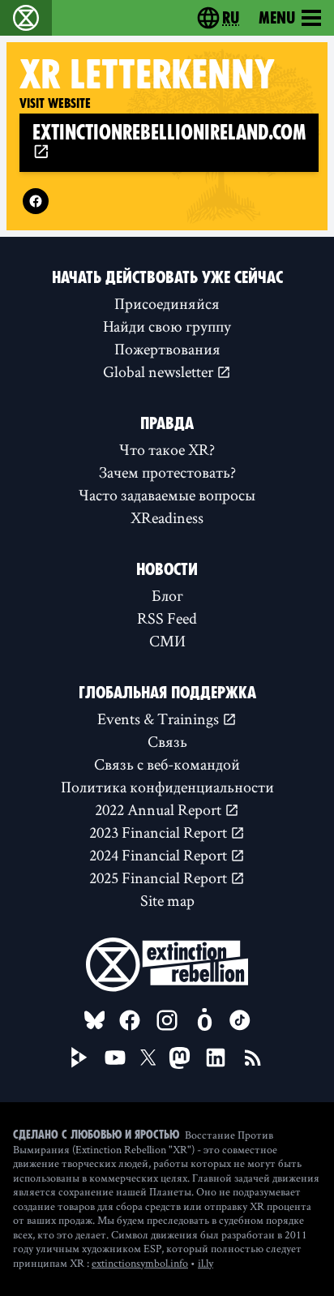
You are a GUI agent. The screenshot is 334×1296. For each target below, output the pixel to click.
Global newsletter (159, 371)
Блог (167, 595)
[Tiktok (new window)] (240, 1020)
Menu (277, 18)
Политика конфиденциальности (167, 786)
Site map (167, 900)
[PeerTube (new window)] (79, 1058)
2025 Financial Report (159, 877)
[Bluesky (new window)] (95, 1020)
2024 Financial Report (159, 854)
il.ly (205, 1262)
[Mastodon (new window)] (179, 1058)
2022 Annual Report (160, 809)
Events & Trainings (159, 718)
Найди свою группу (167, 326)
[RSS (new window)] (253, 1057)
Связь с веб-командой (167, 764)
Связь (167, 741)
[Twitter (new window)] (148, 1057)
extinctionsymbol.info (140, 1262)
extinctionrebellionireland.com (169, 132)
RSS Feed (167, 618)
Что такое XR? (167, 449)
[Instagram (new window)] (167, 1020)
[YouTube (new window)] (115, 1057)
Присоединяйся (167, 303)
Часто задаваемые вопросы (167, 494)
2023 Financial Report (159, 832)
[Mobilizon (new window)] (204, 1020)
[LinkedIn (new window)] (215, 1057)
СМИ (167, 640)
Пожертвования (167, 348)
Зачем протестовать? (167, 472)
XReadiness (167, 517)
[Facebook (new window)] (36, 201)
